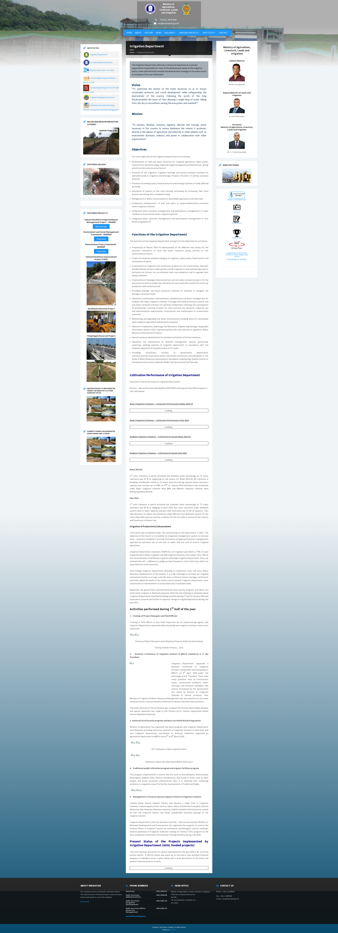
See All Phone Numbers (136, 916)
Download (101, 239)
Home (129, 32)
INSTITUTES (208, 32)
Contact (223, 32)
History (149, 32)
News (158, 32)
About (138, 32)
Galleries (169, 32)
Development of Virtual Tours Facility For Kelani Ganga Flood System (237, 254)
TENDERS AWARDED (237, 238)
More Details (101, 226)
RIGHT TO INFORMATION (237, 199)
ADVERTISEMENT (237, 223)
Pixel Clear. (173, 929)
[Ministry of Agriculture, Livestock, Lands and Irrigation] (152, 9)
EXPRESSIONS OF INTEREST (237, 259)
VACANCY (237, 212)
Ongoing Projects (188, 32)
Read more (85, 901)
